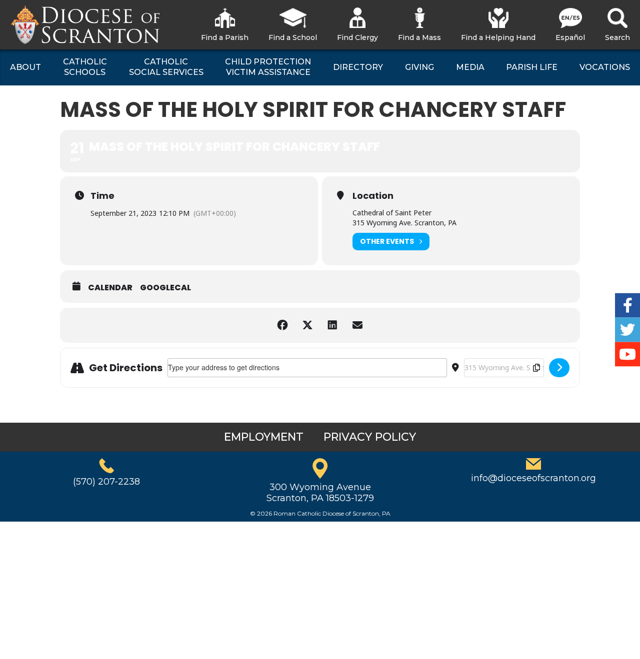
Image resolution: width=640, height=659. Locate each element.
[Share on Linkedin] (332, 325)
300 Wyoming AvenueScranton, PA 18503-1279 (320, 493)
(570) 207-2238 (106, 481)
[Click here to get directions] (559, 367)
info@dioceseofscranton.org (533, 478)
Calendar (110, 288)
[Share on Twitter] (307, 325)
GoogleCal (165, 288)
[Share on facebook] (282, 325)
